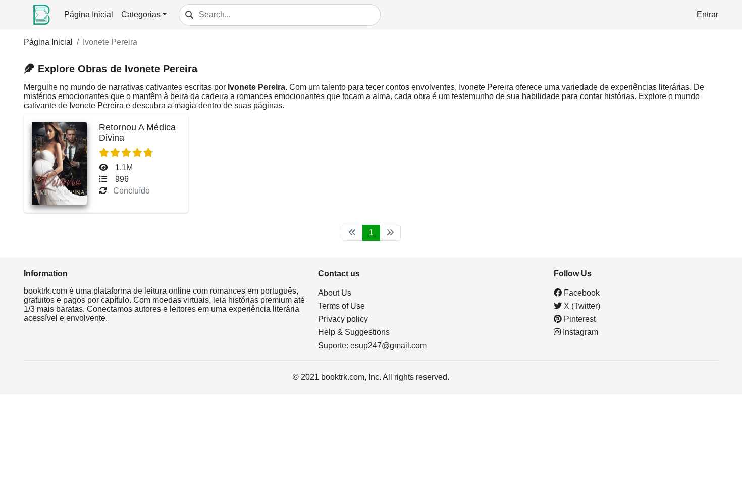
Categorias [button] (141, 14)
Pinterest (579, 319)
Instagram (579, 332)
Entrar (707, 14)
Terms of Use (341, 306)
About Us (334, 292)
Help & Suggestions (354, 332)
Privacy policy (343, 319)
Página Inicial (88, 14)
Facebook (581, 292)
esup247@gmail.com (388, 345)
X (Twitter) (581, 306)
